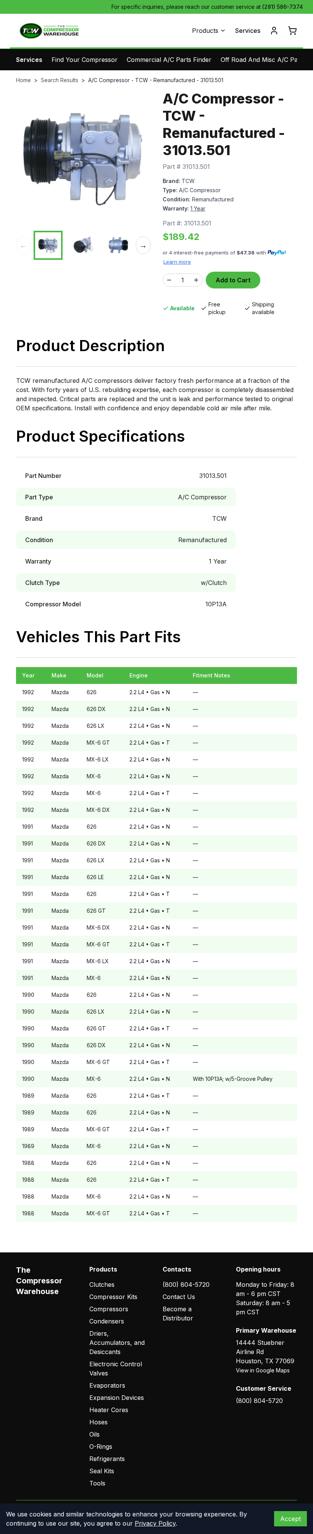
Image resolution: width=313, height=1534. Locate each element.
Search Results (59, 80)
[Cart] (292, 30)
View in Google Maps (263, 1370)
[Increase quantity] (196, 280)
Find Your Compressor (85, 59)
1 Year (197, 208)
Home (23, 80)
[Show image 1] (48, 245)
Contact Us (179, 1297)
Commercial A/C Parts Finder (169, 59)
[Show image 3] (118, 245)
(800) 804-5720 (186, 1284)
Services (247, 30)
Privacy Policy (155, 1523)
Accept (290, 1519)
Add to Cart (233, 280)
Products (205, 30)
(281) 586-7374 (282, 6)
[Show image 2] (83, 245)
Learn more (177, 262)
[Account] (274, 30)
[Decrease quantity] (169, 280)
